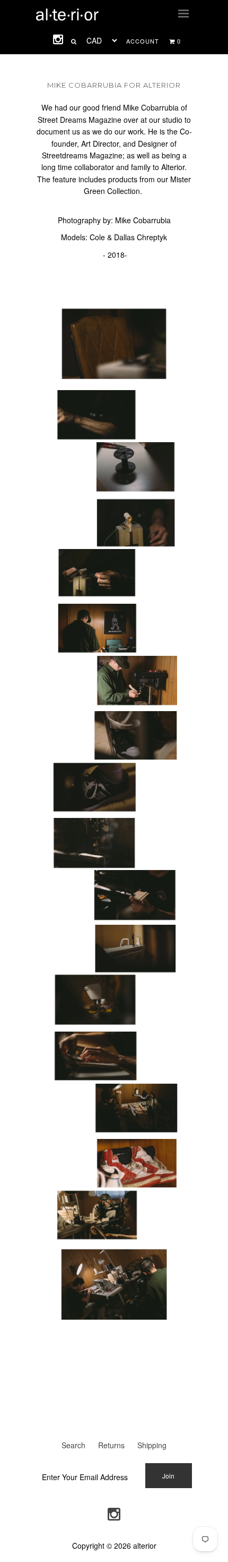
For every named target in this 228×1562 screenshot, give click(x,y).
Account (142, 41)
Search (73, 1445)
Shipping (151, 1445)
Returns (111, 1445)
